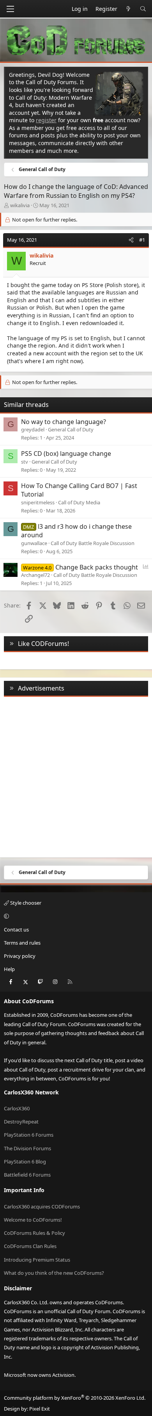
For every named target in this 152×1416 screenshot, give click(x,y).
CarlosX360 (17, 1108)
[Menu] (10, 9)
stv (24, 461)
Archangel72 (35, 574)
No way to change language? (63, 421)
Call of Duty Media (79, 502)
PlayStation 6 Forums (28, 1134)
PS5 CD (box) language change (66, 453)
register (46, 120)
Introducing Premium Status (37, 1259)
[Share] (131, 239)
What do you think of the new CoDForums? (54, 1272)
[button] (75, 916)
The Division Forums (27, 1148)
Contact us (16, 929)
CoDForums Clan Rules (30, 1246)
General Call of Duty (71, 429)
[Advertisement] (76, 775)
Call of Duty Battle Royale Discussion (92, 543)
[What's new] (128, 8)
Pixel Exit (39, 1408)
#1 (142, 239)
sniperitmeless (38, 502)
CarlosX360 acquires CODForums (42, 1206)
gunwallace (34, 543)
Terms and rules (22, 942)
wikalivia (20, 205)
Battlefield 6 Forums (27, 1174)
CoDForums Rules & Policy (34, 1232)
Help (9, 969)
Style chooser (25, 902)
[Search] (143, 8)
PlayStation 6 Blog (25, 1161)
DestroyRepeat (21, 1121)
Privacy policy (19, 955)
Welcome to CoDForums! (33, 1219)
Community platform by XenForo (74, 1397)
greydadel (32, 429)
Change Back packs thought (96, 567)
